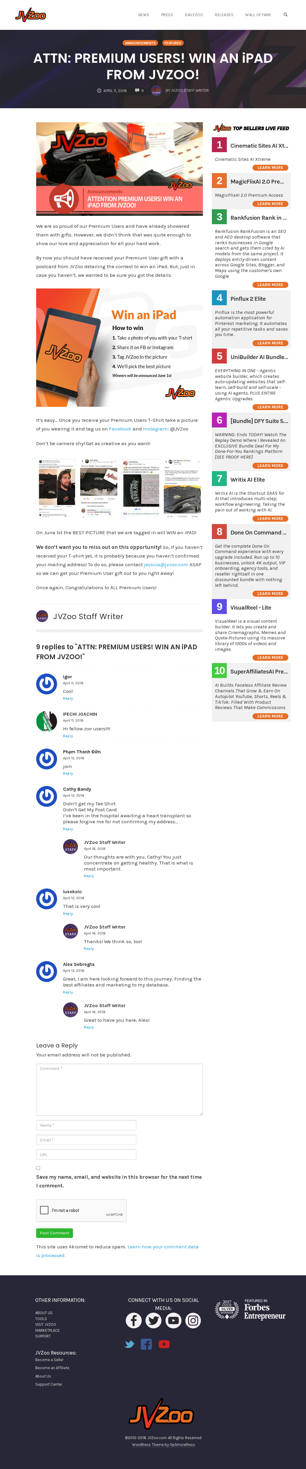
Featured (173, 43)
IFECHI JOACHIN (80, 714)
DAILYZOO (194, 15)
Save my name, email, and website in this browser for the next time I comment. (119, 1181)
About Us (43, 1376)
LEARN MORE (270, 167)
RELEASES (224, 15)
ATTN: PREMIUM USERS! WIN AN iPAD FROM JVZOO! (153, 66)
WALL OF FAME (258, 15)
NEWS (143, 15)
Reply (68, 698)
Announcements (140, 43)
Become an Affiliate (52, 1368)
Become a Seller (49, 1359)
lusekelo (72, 891)
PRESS (167, 15)
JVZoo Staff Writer (88, 616)
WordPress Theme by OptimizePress (163, 1444)
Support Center (48, 1384)
